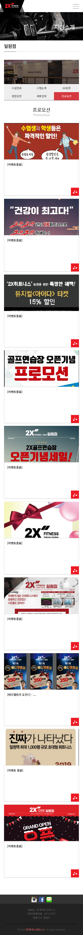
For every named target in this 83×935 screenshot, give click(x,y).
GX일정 (66, 88)
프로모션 (66, 96)
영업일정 (16, 96)
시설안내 (16, 88)
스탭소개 (41, 88)
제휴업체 (41, 96)
